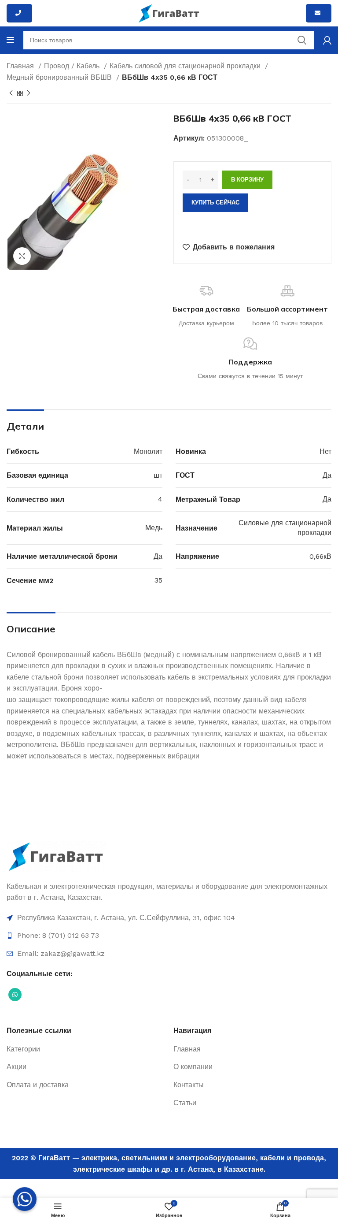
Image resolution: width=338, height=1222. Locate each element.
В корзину (247, 179)
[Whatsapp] (25, 1199)
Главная (21, 66)
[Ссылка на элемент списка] (169, 918)
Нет (325, 451)
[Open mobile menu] (10, 40)
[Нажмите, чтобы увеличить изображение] (22, 256)
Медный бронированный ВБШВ (60, 77)
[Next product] (28, 93)
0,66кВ (320, 556)
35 (158, 580)
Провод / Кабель (73, 66)
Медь (153, 528)
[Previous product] (11, 93)
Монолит (148, 451)
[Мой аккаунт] (327, 40)
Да (327, 475)
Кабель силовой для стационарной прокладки (186, 66)
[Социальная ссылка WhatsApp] (15, 994)
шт (158, 475)
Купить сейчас (215, 202)
